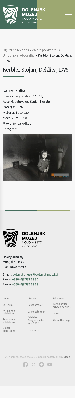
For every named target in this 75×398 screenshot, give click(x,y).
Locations (33, 330)
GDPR (56, 313)
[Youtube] (49, 364)
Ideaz (67, 356)
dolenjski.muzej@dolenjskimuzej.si (35, 274)
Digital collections (9, 329)
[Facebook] (25, 364)
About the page (61, 320)
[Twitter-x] (33, 364)
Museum (8, 305)
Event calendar (36, 311)
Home (6, 298)
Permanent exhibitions (9, 312)
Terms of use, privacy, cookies (62, 305)
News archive (35, 305)
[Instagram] (41, 364)
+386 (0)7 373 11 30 (25, 279)
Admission (58, 298)
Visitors (32, 298)
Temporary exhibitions (9, 321)
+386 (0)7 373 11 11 (25, 284)
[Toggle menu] (68, 14)
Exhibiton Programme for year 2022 (36, 320)
